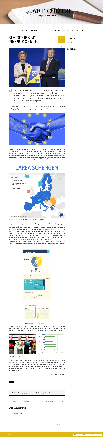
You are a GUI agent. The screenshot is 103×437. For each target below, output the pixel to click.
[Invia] (93, 43)
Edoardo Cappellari (60, 46)
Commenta (59, 424)
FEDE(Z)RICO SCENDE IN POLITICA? (52, 401)
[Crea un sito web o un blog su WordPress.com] (9, 434)
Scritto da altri (54, 30)
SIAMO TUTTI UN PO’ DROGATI (20, 401)
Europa (22, 393)
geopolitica (27, 393)
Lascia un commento (55, 393)
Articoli (34, 30)
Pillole (43, 30)
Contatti (79, 30)
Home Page (25, 30)
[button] (37, 129)
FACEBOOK (72, 49)
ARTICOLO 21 (51, 11)
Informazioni (68, 30)
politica (32, 393)
